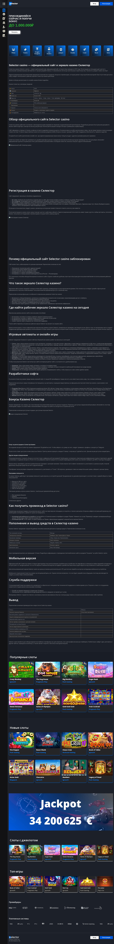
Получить (15, 32)
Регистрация (106, 3)
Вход (94, 3)
